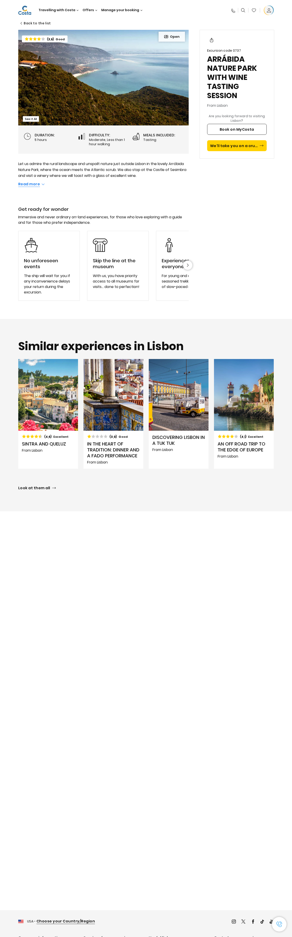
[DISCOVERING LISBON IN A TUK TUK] (179, 414)
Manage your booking (120, 10)
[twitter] (243, 922)
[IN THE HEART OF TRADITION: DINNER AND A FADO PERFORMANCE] (113, 414)
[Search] (243, 10)
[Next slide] (187, 265)
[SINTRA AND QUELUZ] (48, 414)
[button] (254, 10)
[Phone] (233, 10)
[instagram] (234, 922)
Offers (88, 10)
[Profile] (269, 10)
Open (175, 36)
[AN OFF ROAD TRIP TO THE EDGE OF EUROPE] (244, 414)
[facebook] (253, 922)
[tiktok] (262, 922)
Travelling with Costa (57, 10)
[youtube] (272, 922)
